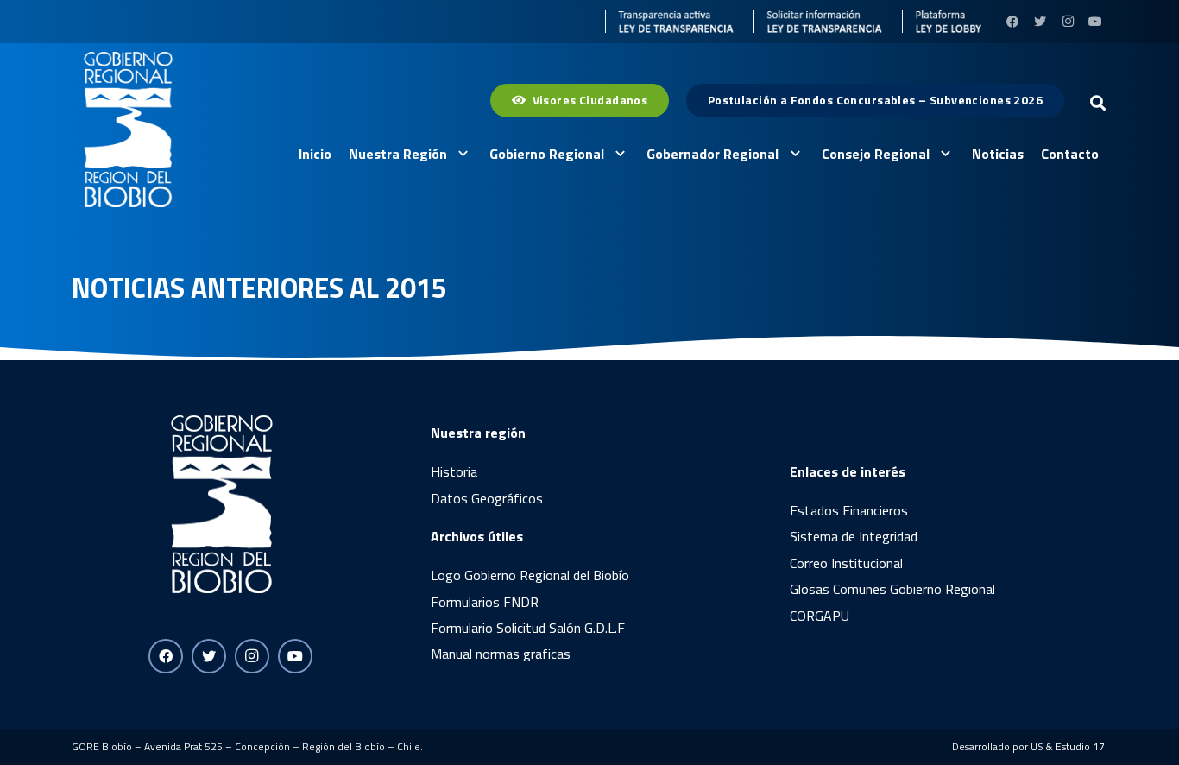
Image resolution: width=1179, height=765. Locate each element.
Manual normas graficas (501, 653)
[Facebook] (1012, 21)
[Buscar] (1098, 103)
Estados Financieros (849, 510)
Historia (454, 471)
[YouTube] (1095, 21)
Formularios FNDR (485, 601)
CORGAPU (819, 615)
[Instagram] (1068, 21)
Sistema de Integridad (853, 536)
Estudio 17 (1080, 746)
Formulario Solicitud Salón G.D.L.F (528, 627)
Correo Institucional (846, 563)
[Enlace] (670, 21)
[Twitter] (1040, 21)
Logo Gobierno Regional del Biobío (530, 575)
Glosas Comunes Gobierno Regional (892, 588)
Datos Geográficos (487, 498)
